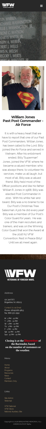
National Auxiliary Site (13, 412)
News (6, 376)
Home (7, 365)
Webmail (8, 401)
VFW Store (9, 409)
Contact (7, 378)
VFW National (10, 406)
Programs (8, 370)
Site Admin (8, 398)
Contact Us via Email (12, 308)
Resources (8, 373)
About (6, 368)
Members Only (10, 381)
